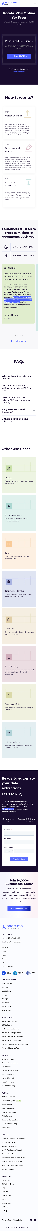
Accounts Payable (8, 1059)
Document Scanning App (10, 1048)
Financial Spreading (8, 1078)
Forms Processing (8, 1082)
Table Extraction (7, 1116)
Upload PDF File (19, 56)
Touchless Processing (9, 1124)
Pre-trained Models (8, 1108)
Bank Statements (7, 983)
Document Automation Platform (12, 1036)
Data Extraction (7, 1105)
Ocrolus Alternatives (9, 1142)
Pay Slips (5, 999)
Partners (4, 951)
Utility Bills (5, 987)
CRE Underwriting (8, 1074)
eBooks (4, 1199)
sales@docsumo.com (13, 942)
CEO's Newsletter (8, 1184)
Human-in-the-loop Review (11, 1120)
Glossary (5, 1191)
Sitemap (4, 1211)
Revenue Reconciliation (10, 1063)
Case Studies (6, 1195)
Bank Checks (6, 1010)
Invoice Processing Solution (11, 1033)
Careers (4, 959)
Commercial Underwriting (10, 1070)
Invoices (4, 995)
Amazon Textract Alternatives (12, 1161)
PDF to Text (6, 1180)
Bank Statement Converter (11, 1029)
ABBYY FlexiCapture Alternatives (13, 1150)
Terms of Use (6, 1220)
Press (4, 955)
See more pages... (8, 1169)
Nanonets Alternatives (9, 1146)
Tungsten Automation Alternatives (13, 1138)
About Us (5, 947)
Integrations (6, 1127)
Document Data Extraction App (12, 1040)
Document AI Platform (9, 1021)
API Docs (5, 1207)
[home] (9, 3)
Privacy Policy (18, 1220)
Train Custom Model (9, 1112)
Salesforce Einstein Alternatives (13, 1165)
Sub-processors (7, 966)
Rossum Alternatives (9, 1154)
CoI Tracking (6, 1067)
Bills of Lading (6, 1006)
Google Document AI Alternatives (13, 1158)
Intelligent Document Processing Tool (15, 1044)
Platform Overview (8, 1097)
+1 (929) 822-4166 (13, 938)
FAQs (3, 963)
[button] (35, 3)
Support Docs (6, 1203)
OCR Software (7, 1025)
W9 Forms (5, 1002)
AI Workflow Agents (8, 1101)
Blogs (4, 1188)
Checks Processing (8, 1086)
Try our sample (19, 72)
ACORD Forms (6, 991)
